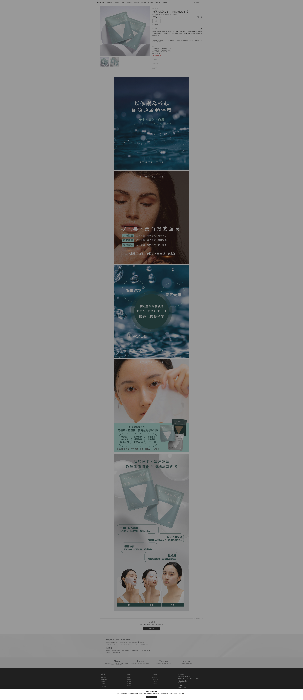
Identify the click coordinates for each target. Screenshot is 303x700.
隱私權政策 (147, 693)
